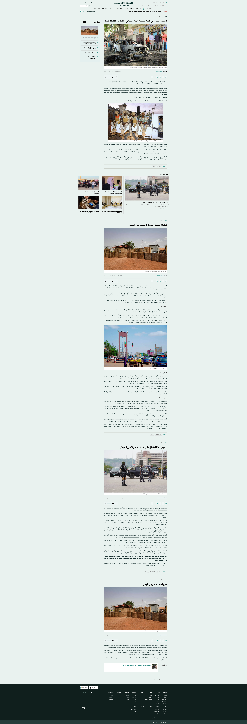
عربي (166, 2)
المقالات (151, 695)
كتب (135, 695)
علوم (128, 697)
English (163, 2)
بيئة (128, 699)
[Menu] (166, 8)
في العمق (106, 8)
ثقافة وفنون (132, 8)
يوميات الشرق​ (116, 8)
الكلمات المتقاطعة (133, 709)
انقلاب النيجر (158, 434)
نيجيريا (145, 571)
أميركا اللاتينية (157, 703)
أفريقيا (159, 16)
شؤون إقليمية (165, 703)
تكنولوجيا (121, 8)
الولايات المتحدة (157, 695)
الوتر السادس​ (134, 697)
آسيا (159, 699)
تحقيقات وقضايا (157, 711)
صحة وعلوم (127, 8)
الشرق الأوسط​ (148, 8)
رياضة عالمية (165, 713)
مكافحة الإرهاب (152, 571)
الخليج (165, 697)
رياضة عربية (165, 711)
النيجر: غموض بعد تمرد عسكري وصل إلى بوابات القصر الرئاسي (89, 43)
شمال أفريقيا (164, 699)
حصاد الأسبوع (157, 709)
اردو (157, 2)
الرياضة (111, 8)
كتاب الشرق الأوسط (148, 699)
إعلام (135, 701)
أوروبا (159, 697)
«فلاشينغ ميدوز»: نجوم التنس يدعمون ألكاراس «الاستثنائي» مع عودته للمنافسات (145, 11)
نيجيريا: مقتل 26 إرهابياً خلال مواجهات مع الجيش (90, 48)
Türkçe (160, 2)
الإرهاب (159, 166)
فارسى (154, 2)
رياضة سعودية (165, 709)
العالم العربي (165, 695)
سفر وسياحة (111, 697)
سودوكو (135, 711)
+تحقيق (158, 713)
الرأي (140, 8)
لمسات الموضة (111, 699)
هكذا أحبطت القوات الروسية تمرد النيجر (148, 225)
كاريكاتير (150, 697)
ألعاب (95, 8)
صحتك (127, 695)
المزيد (91, 8)
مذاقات (112, 695)
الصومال (154, 166)
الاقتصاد (137, 8)
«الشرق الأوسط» (159, 71)
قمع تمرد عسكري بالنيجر (90, 52)
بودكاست (98, 8)
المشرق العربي (164, 701)
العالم (143, 8)
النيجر (152, 434)
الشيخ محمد (159, 275)
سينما (135, 699)
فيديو (103, 8)
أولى (160, 679)
